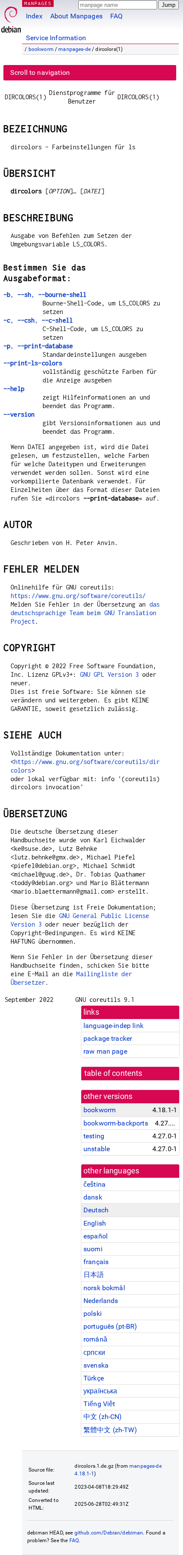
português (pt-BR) (110, 1326)
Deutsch (96, 1210)
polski (92, 1313)
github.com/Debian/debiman (108, 1533)
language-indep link (113, 1026)
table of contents (113, 1073)
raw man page (105, 1051)
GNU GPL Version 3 (109, 674)
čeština (94, 1184)
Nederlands (100, 1301)
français (96, 1262)
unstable (96, 1149)
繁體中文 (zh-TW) (110, 1430)
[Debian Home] (11, 17)
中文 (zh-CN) (102, 1417)
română (95, 1339)
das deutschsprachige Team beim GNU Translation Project (85, 613)
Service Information (56, 38)
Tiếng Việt (99, 1404)
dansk (92, 1197)
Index (34, 16)
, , (45, 294)
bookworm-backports (115, 1123)
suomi (93, 1249)
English (94, 1223)
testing (93, 1136)
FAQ (116, 16)
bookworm (41, 49)
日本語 (93, 1275)
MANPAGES (37, 3)
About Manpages (76, 16)
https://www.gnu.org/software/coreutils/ (78, 595)
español (95, 1236)
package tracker (107, 1038)
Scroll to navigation (40, 72)
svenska (96, 1365)
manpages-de (74, 49)
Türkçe (93, 1378)
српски (94, 1352)
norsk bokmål (104, 1288)
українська (100, 1391)
